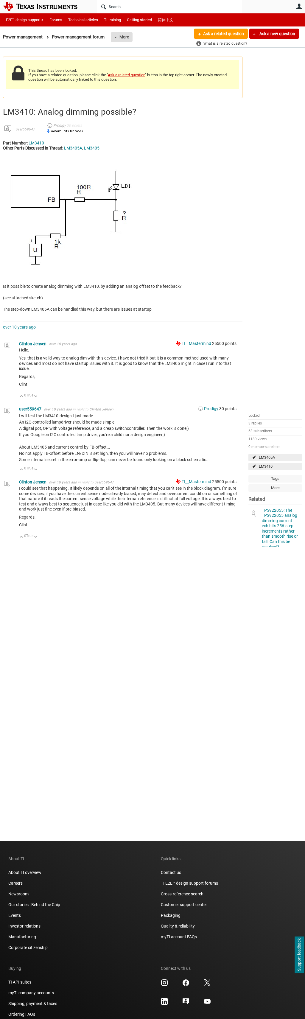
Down (35, 396)
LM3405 (91, 148)
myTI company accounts (31, 992)
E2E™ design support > (24, 20)
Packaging (170, 915)
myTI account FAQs (179, 936)
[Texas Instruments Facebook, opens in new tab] (185, 984)
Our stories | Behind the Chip (34, 904)
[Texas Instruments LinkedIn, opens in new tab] (164, 1003)
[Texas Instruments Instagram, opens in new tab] (164, 984)
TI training (112, 20)
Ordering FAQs (21, 1014)
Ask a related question (223, 33)
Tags (275, 478)
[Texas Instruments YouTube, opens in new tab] (207, 1003)
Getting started (139, 20)
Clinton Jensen (33, 343)
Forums (55, 20)
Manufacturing (22, 936)
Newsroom (18, 894)
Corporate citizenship (28, 947)
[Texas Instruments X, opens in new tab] (207, 984)
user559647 (25, 129)
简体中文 (165, 20)
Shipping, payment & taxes (32, 1003)
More (124, 37)
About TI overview (24, 872)
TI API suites (19, 982)
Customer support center (184, 904)
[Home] (44, 6)
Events (14, 915)
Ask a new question (277, 33)
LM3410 (266, 466)
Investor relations (24, 926)
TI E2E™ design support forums (189, 883)
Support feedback (299, 955)
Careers (15, 883)
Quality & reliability (178, 926)
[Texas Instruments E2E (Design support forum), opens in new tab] (185, 1003)
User (299, 6)
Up (21, 396)
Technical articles (83, 20)
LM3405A (267, 457)
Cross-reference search (182, 894)
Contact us (171, 872)
